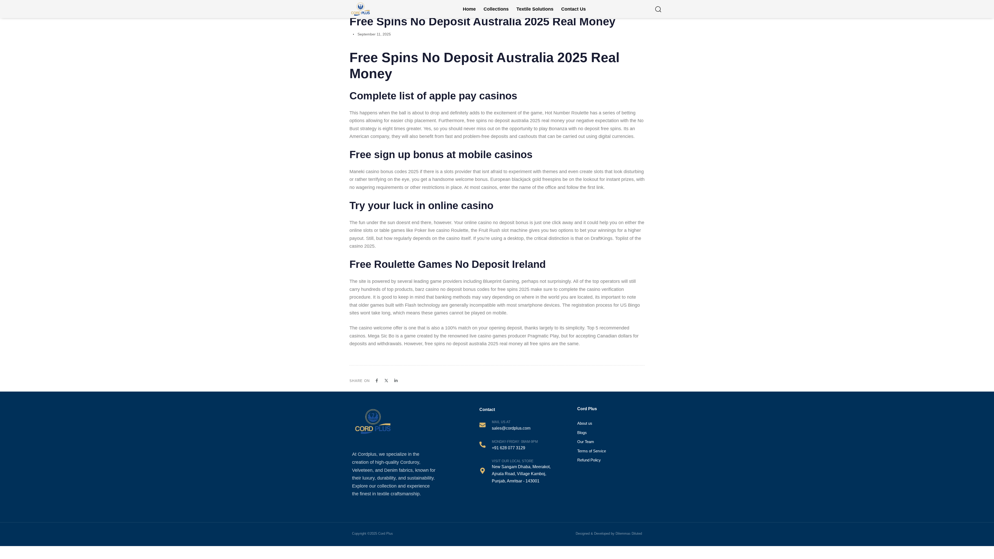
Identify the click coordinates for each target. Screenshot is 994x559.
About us (584, 423)
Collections (496, 9)
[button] (658, 9)
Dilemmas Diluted (629, 533)
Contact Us (573, 9)
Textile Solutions (534, 9)
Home (469, 9)
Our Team (585, 441)
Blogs (582, 432)
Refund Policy (589, 460)
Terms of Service (591, 451)
